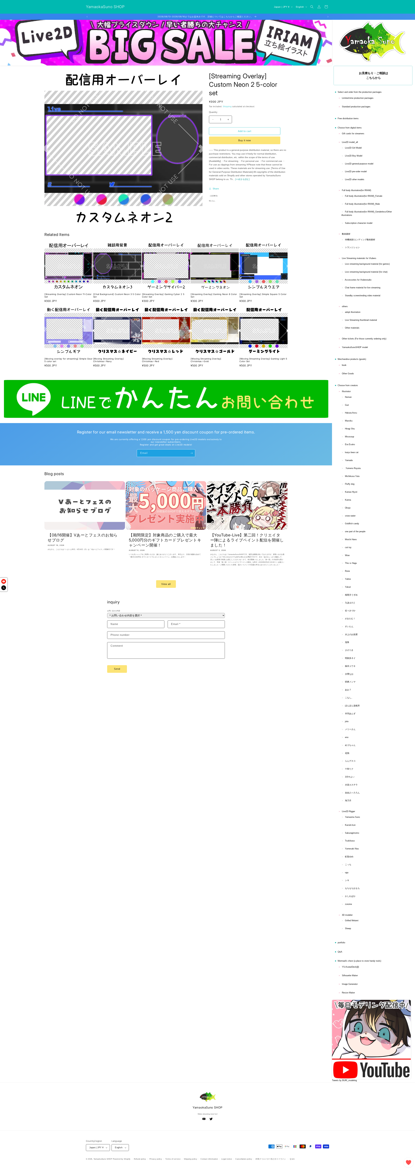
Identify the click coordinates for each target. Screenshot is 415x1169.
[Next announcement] (328, 17)
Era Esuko (350, 444)
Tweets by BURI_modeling (344, 1080)
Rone (347, 571)
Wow (347, 555)
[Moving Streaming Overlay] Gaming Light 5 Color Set (263, 360)
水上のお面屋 (351, 634)
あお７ (348, 690)
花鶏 (347, 753)
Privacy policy (155, 1159)
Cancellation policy (243, 1159)
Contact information (209, 1159)
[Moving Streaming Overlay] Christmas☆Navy (108, 360)
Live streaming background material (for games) (367, 264)
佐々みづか (350, 610)
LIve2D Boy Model (353, 156)
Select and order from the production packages (360, 92)
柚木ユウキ (350, 666)
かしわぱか (350, 896)
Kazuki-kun (350, 825)
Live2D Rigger (348, 811)
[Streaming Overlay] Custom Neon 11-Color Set (68, 295)
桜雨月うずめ (351, 595)
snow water (350, 516)
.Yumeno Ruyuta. (353, 468)
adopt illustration (352, 312)
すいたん (349, 626)
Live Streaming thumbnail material (361, 320)
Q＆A (292, 1159)
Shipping (227, 106)
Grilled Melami (351, 920)
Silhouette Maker (350, 975)
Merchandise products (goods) (352, 359)
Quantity (213, 112)
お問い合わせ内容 (113, 611)
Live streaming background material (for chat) (366, 272)
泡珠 (347, 642)
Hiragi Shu (350, 428)
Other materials (352, 328)
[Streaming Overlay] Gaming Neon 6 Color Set (214, 295)
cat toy (348, 547)
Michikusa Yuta (352, 476)
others (345, 306)
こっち (348, 864)
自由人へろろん (352, 792)
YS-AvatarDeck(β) (350, 967)
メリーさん (350, 729)
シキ (347, 880)
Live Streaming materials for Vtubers (359, 258)
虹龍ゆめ (349, 856)
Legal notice (226, 1159)
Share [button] (216, 188)
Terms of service (172, 1159)
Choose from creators (348, 385)
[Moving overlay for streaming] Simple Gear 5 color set (68, 360)
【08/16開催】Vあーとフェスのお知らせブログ (83, 537)
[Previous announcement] (87, 17)
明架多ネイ (350, 658)
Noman (348, 397)
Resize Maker (348, 992)
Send (117, 668)
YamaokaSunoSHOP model (355, 347)
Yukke (348, 579)
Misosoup (349, 436)
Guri (347, 405)
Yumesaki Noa (352, 848)
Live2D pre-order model (356, 171)
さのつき (349, 650)
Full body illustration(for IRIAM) (356, 190)
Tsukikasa (350, 840)
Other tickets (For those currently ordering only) (364, 338)
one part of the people (355, 531)
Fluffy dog (349, 484)
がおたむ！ (350, 618)
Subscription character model (358, 223)
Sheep (348, 928)
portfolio (341, 942)
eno (346, 737)
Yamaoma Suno (352, 817)
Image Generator (350, 984)
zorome (348, 904)
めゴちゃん (350, 745)
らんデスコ (350, 761)
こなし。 (349, 697)
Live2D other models (354, 179)
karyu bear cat (351, 452)
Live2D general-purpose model (359, 163)
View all (166, 584)
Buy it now (244, 140)
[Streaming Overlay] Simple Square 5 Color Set (263, 295)
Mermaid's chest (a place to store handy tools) (359, 961)
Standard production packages (356, 106)
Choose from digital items (350, 127)
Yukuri (348, 587)
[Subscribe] (191, 453)
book (344, 365)
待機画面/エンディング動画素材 (360, 239)
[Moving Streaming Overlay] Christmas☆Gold (206, 360)
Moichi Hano (351, 539)
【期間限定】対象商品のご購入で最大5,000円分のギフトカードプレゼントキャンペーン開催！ (165, 540)
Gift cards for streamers (353, 133)
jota (346, 721)
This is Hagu (351, 563)
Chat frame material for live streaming (362, 287)
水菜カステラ (351, 785)
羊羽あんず (350, 713)
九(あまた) (350, 602)
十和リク (349, 769)
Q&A (340, 952)
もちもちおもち (352, 888)
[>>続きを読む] (242, 179)
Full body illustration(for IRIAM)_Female (363, 196)
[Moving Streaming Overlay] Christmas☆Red (157, 360)
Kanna (348, 500)
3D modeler (347, 915)
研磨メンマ (350, 682)
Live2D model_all (350, 142)
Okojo (347, 508)
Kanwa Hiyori (351, 492)
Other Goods (348, 373)
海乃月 (348, 800)
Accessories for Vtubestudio (358, 280)
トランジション (352, 247)
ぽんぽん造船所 (352, 705)
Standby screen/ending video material (362, 295)
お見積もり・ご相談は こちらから (373, 75)
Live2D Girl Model (353, 148)
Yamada (349, 460)
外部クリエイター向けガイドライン (270, 1159)
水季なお (349, 674)
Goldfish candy (352, 523)
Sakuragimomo (352, 833)
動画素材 (346, 234)
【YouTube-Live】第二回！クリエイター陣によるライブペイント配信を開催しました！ (247, 540)
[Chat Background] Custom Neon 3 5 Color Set (117, 295)
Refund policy (140, 1159)
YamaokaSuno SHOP (103, 1159)
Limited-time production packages (358, 98)
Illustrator (346, 391)
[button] (311, 6)
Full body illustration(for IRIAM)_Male (362, 204)
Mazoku (348, 421)
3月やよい (350, 777)
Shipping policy (190, 1159)
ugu (346, 872)
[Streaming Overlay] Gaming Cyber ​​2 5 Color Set (163, 295)
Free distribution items (348, 118)
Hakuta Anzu (351, 413)
